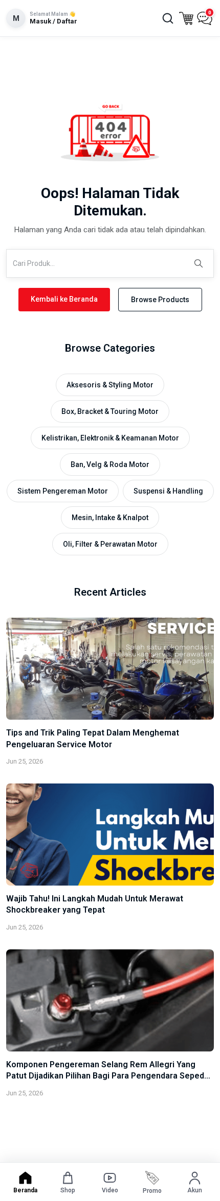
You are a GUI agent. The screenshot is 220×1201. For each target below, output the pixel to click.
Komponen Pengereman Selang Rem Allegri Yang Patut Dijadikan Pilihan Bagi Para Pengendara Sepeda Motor (107, 1076)
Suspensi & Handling (168, 491)
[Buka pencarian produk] (168, 18)
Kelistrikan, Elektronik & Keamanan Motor (110, 438)
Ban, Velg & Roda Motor (110, 464)
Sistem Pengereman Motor (62, 491)
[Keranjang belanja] (186, 18)
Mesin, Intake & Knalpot (110, 517)
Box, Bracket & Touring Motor (110, 411)
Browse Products (160, 300)
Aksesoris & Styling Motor (110, 385)
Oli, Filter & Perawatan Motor (110, 544)
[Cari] (198, 263)
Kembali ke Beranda (64, 299)
